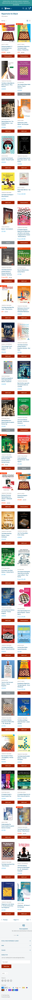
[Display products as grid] (27, 20)
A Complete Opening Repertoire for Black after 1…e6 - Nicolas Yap (7, 721)
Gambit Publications (22, 456)
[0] (29, 8)
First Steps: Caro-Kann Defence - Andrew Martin (7, 571)
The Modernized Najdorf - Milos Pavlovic (7, 195)
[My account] (26, 8)
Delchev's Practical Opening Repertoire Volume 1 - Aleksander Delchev (6, 498)
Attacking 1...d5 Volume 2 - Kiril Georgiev (23, 906)
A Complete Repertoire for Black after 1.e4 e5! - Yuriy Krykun (23, 159)
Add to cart (8, 94)
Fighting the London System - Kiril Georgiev (23, 123)
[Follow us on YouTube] (11, 981)
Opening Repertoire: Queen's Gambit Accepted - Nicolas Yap (8, 422)
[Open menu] (2, 8)
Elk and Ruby (20, 82)
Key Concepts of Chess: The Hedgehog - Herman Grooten (7, 757)
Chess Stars (20, 120)
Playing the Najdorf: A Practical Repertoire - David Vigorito (6, 48)
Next (27, 919)
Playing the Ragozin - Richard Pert (22, 496)
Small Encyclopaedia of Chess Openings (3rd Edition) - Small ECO (7, 379)
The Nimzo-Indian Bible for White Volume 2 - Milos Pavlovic (7, 84)
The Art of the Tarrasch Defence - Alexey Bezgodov (7, 684)
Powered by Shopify (5, 996)
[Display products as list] (30, 20)
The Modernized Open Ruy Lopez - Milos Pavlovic (7, 308)
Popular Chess (21, 608)
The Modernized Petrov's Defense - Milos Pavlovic (23, 830)
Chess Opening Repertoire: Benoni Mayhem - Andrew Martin (23, 612)
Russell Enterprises (6, 344)
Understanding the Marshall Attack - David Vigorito (23, 459)
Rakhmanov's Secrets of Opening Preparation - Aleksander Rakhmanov (23, 309)
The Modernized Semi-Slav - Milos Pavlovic (8, 864)
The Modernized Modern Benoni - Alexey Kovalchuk (7, 648)
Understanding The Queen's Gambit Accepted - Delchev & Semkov (8, 826)
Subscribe (6, 966)
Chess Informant (5, 376)
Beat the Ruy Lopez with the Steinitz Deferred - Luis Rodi (23, 384)
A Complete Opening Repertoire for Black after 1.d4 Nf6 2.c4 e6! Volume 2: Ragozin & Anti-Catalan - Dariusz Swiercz (23, 233)
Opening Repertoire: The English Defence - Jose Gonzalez (7, 123)
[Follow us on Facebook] (2, 981)
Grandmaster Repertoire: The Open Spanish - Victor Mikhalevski (23, 685)
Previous (5, 919)
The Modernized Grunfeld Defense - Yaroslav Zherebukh (23, 757)
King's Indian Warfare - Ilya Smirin (23, 190)
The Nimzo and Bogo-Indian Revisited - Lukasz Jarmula (23, 721)
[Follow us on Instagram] (8, 981)
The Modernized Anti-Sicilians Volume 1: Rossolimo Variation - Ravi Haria (23, 347)
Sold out (24, 94)
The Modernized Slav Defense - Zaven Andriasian (6, 535)
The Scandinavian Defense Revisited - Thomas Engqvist (7, 611)
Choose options (8, 56)
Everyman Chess (5, 119)
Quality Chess (4, 44)
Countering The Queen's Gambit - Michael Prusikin (7, 158)
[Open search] (23, 8)
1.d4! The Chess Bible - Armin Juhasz (22, 533)
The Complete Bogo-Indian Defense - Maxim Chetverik (23, 86)
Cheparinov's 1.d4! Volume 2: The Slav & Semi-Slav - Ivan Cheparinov (7, 905)
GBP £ (3, 973)
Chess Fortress (5, 226)
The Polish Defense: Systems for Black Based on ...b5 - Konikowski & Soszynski (23, 868)
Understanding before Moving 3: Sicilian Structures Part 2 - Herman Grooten (6, 459)
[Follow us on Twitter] (5, 981)
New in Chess (4, 156)
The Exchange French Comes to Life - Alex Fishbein (6, 348)
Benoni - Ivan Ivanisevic (7, 229)
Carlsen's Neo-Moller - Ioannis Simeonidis (22, 648)
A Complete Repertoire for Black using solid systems (23, 795)
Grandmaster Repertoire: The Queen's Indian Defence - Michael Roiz (23, 48)
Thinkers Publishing (6, 81)
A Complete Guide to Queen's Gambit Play (6, 795)
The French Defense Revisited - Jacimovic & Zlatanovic (23, 421)
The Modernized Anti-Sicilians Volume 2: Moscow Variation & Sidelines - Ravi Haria (6, 272)
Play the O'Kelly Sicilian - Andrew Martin (23, 270)
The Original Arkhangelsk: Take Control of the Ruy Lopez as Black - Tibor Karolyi (23, 574)
